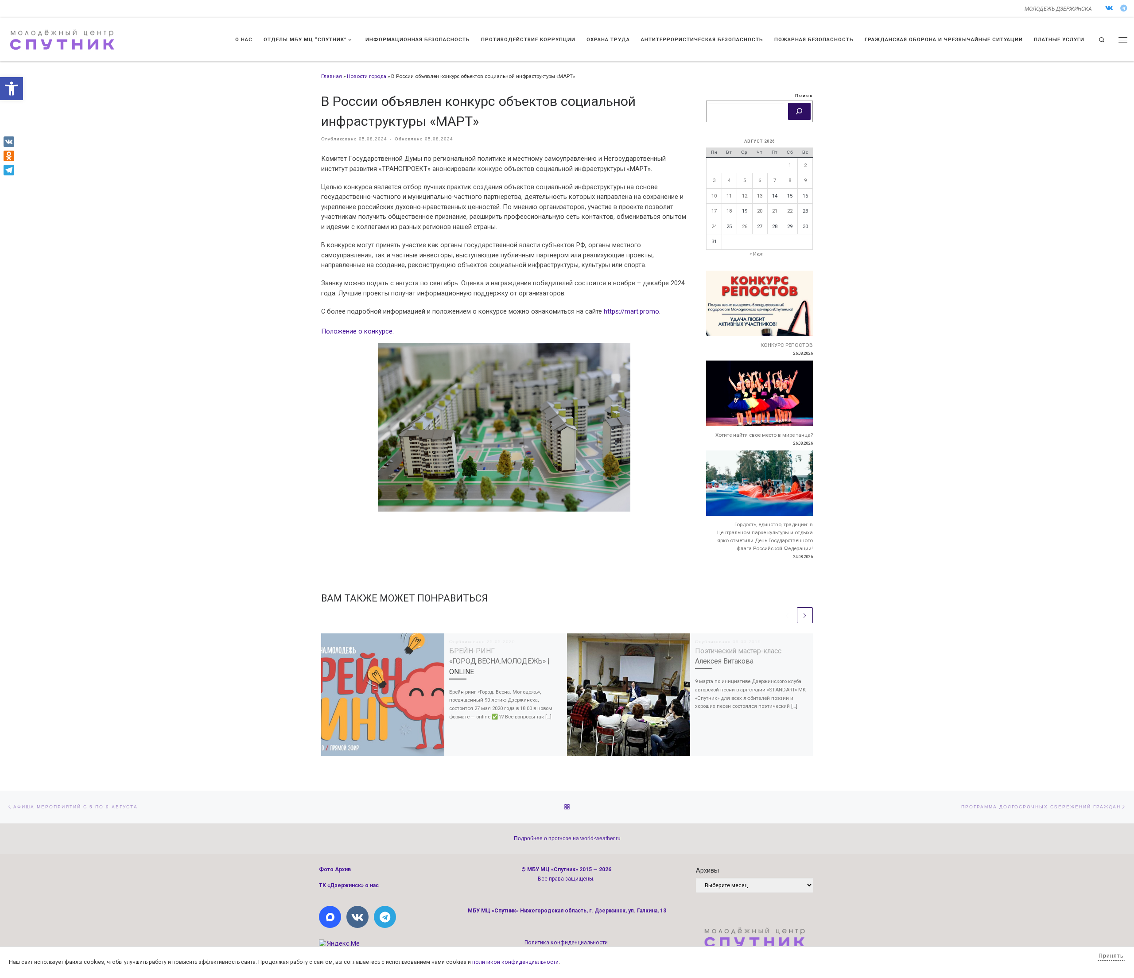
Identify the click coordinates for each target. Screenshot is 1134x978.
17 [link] (714, 211)
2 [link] (805, 165)
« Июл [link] (757, 254)
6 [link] (759, 180)
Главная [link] (331, 76)
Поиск (804, 95)
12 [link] (744, 196)
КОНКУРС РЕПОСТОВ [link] (787, 345)
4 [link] (729, 180)
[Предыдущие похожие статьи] (787, 615)
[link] (11, 88)
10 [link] (714, 196)
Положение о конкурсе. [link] (357, 331)
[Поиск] (799, 111)
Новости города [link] (366, 76)
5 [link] (744, 180)
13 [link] (759, 196)
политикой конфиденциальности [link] (515, 962)
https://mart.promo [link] (631, 311)
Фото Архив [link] (335, 869)
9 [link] (805, 180)
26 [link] (744, 226)
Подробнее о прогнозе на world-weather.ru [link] (567, 838)
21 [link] (774, 211)
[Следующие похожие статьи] (805, 615)
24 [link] (714, 226)
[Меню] (1123, 40)
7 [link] (774, 180)
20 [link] (759, 211)
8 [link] (789, 180)
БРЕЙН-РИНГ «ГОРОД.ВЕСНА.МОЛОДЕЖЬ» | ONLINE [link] (499, 661)
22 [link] (789, 211)
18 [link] (729, 211)
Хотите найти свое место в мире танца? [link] (764, 435)
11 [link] (729, 196)
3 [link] (714, 180)
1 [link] (789, 165)
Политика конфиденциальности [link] (566, 942)
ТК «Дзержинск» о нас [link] (349, 885)
